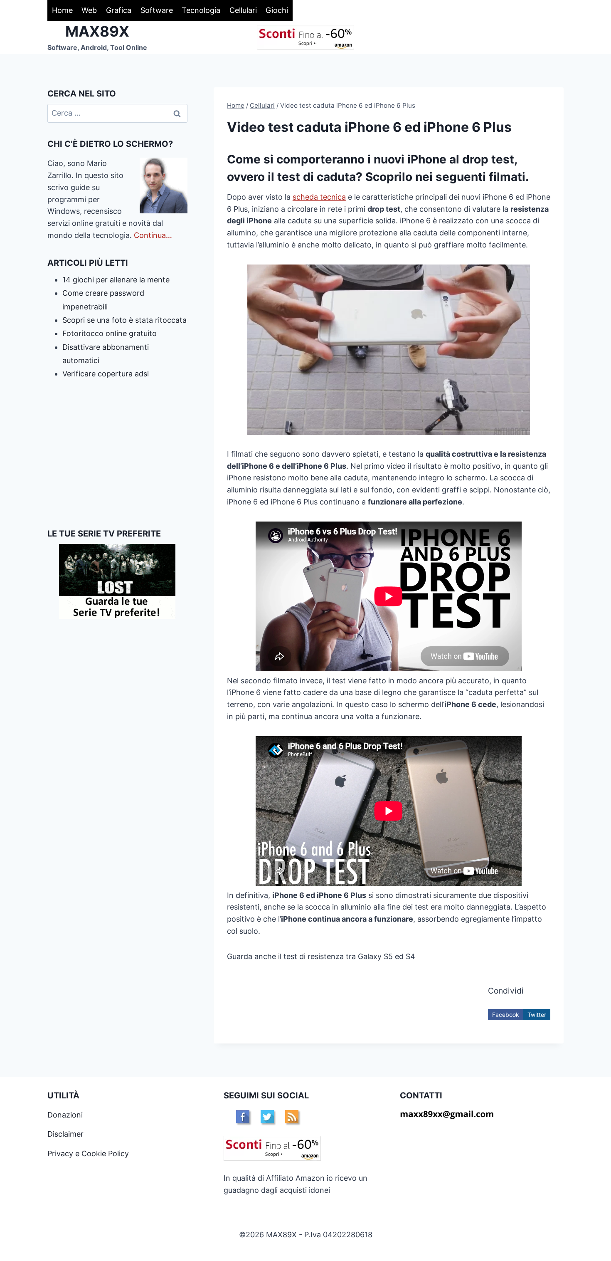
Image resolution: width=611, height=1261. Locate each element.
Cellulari (243, 10)
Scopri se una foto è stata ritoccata (124, 320)
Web (89, 10)
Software (156, 10)
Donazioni (65, 1114)
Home (62, 10)
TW (267, 1116)
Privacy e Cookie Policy (88, 1153)
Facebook (505, 1014)
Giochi (277, 10)
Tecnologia (201, 10)
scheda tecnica (319, 197)
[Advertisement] (117, 454)
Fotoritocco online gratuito (109, 333)
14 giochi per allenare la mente (116, 279)
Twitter (536, 1014)
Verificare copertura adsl (105, 373)
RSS (291, 1116)
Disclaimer (65, 1134)
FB (242, 1116)
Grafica (118, 10)
